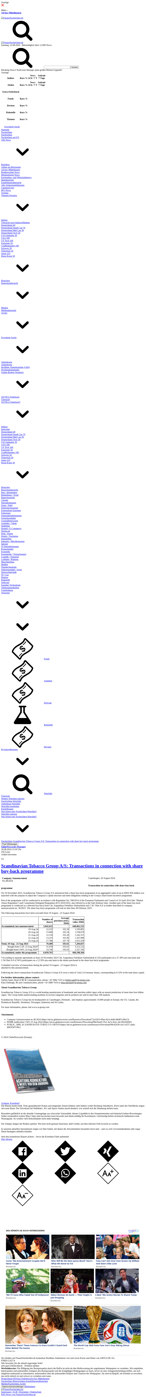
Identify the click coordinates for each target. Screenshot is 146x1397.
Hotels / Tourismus (9, 536)
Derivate (48, 703)
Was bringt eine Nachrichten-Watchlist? (19, 811)
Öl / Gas (5, 575)
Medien (4, 308)
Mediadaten (30, 1386)
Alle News (6, 140)
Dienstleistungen (8, 503)
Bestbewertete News (10, 172)
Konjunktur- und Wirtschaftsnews (16, 177)
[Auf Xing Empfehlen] (108, 1161)
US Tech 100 (7, 240)
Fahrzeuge (6, 513)
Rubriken (5, 164)
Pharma (4, 577)
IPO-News (6, 190)
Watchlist (48, 793)
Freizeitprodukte (8, 518)
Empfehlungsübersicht (11, 182)
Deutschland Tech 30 (10, 233)
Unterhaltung (7, 590)
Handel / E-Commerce (11, 528)
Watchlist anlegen (9, 814)
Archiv (4, 313)
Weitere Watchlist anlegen (12, 798)
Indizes (4, 220)
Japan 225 (5, 253)
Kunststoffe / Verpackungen (13, 554)
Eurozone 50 (7, 243)
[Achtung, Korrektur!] (28, 1100)
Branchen (5, 280)
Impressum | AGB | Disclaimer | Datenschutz (21, 1392)
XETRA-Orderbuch (10, 397)
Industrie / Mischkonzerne (13, 541)
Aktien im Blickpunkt (11, 167)
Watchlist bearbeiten (10, 806)
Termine (5, 193)
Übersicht (5, 399)
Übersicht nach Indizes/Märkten (15, 222)
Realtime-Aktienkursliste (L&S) (15, 367)
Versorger (5, 593)
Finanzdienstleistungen (11, 515)
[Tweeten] (65, 1161)
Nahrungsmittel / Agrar (11, 569)
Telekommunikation (10, 587)
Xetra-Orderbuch (23, 1378)
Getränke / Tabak (9, 523)
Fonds (46, 659)
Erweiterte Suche (12, 126)
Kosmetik (5, 551)
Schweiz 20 (6, 248)
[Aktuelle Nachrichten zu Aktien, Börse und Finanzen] (12, 18)
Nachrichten (6, 132)
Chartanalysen (7, 188)
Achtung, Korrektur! (10, 1103)
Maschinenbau (7, 562)
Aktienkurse (6, 362)
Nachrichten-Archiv (17, 1384)
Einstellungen (7, 809)
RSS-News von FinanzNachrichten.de (18, 1394)
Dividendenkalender (10, 370)
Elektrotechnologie (9, 508)
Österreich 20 (7, 251)
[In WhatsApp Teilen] (65, 1183)
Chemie (4, 500)
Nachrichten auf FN (10, 137)
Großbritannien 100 (10, 246)
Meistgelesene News (10, 175)
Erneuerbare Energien (11, 510)
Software (5, 582)
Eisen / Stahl (6, 505)
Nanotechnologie (9, 567)
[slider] (5, 857)
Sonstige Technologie (11, 585)
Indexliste (5, 429)
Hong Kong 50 (8, 256)
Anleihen (48, 681)
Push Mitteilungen (9, 844)
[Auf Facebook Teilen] (22, 1161)
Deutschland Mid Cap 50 (12, 230)
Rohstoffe (5, 580)
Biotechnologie (8, 497)
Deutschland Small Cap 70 (13, 228)
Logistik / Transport (10, 557)
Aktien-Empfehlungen (29, 1381)
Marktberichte (7, 180)
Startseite (5, 129)
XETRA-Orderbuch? (10, 402)
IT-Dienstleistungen (10, 546)
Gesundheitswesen (9, 521)
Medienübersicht (8, 310)
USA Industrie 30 (9, 235)
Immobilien (6, 539)
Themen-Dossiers (9, 195)
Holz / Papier (7, 533)
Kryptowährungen (9, 749)
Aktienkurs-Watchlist (10, 804)
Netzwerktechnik (9, 572)
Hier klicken (6, 1139)
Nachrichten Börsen (10, 1381)
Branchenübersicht (9, 283)
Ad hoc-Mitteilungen (11, 13)
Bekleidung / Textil (9, 495)
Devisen (47, 747)
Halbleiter (5, 526)
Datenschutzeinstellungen (13, 1387)
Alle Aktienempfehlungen (12, 185)
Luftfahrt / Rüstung (9, 559)
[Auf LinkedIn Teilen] (22, 1183)
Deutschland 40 (8, 225)
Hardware (5, 531)
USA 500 (5, 238)
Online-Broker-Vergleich (12, 372)
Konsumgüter (7, 549)
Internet (4, 544)
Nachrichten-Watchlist (11, 801)
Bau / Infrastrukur (9, 492)
